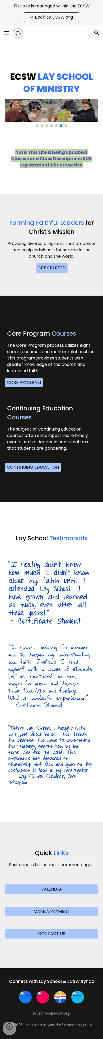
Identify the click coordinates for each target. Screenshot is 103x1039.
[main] (51, 83)
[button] (6, 32)
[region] (51, 12)
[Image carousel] (51, 113)
